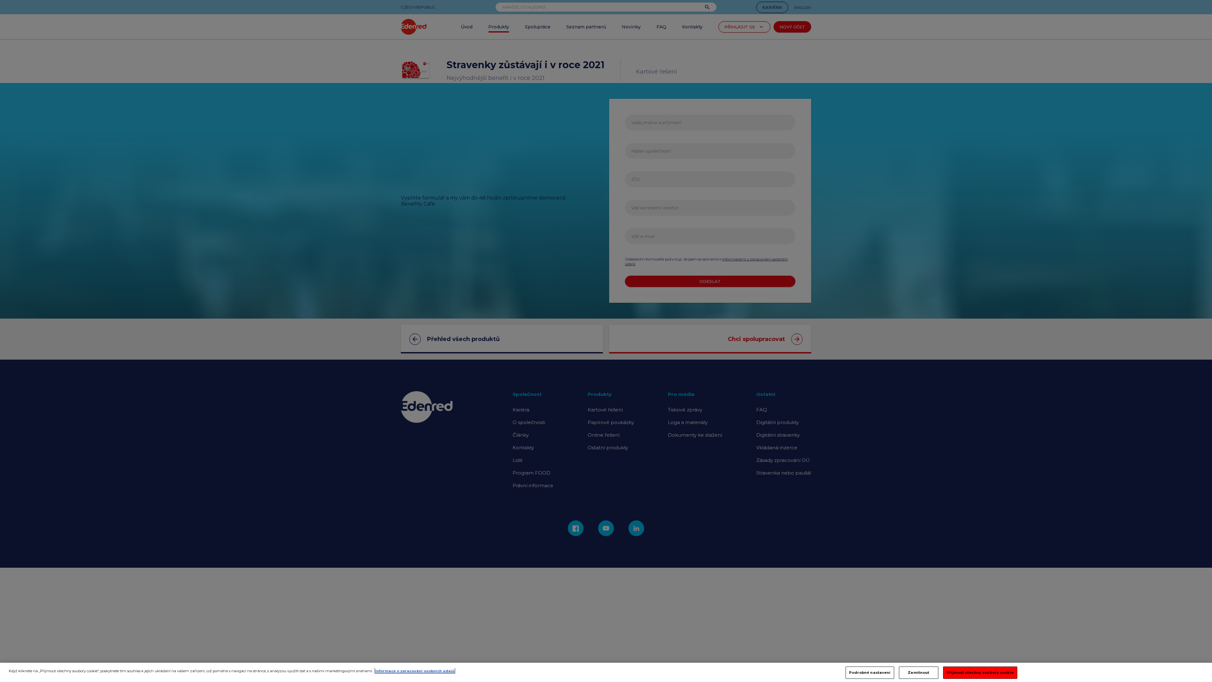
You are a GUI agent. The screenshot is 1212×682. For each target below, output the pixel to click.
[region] (606, 672)
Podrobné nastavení (869, 672)
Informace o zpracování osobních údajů (414, 670)
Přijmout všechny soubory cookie (980, 672)
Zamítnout (918, 672)
